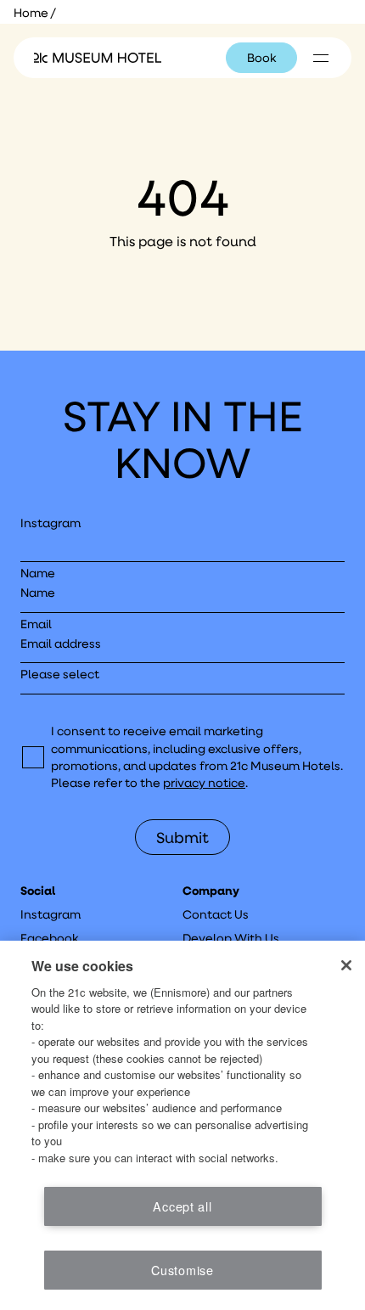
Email (36, 624)
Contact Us (215, 914)
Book (261, 57)
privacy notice (204, 782)
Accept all (182, 1206)
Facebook (49, 938)
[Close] (346, 965)
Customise (182, 1270)
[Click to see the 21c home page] (97, 58)
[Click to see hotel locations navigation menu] (321, 58)
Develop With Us (230, 938)
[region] (182, 1125)
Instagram (50, 523)
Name (37, 573)
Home (31, 12)
